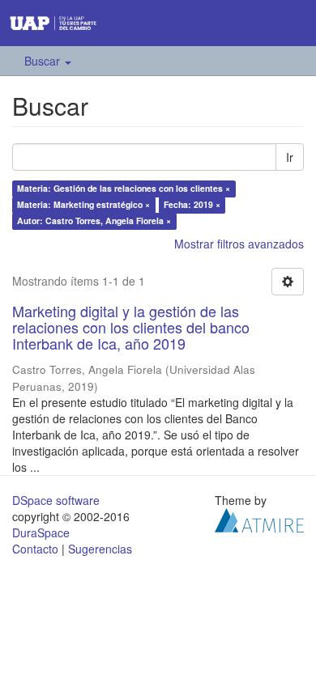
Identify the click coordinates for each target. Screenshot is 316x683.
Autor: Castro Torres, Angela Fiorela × (94, 220)
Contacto (35, 549)
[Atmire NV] (259, 519)
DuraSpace (41, 532)
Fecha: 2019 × (192, 204)
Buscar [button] (43, 61)
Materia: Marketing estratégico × (83, 204)
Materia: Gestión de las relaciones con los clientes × (123, 188)
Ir (289, 157)
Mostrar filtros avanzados (239, 243)
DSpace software (56, 500)
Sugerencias (100, 549)
